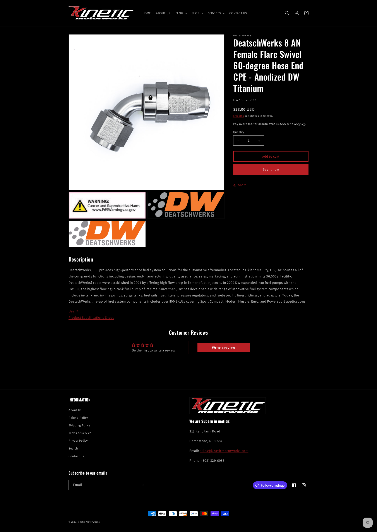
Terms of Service (80, 433)
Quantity (238, 132)
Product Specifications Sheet (91, 317)
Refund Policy (78, 418)
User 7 (73, 311)
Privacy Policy (78, 440)
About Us (75, 410)
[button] (181, 13)
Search (73, 448)
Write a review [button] (223, 347)
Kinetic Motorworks (88, 521)
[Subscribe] (142, 485)
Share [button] (242, 185)
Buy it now (271, 169)
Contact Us (76, 456)
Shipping (238, 115)
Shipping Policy (79, 425)
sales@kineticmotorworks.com (224, 450)
